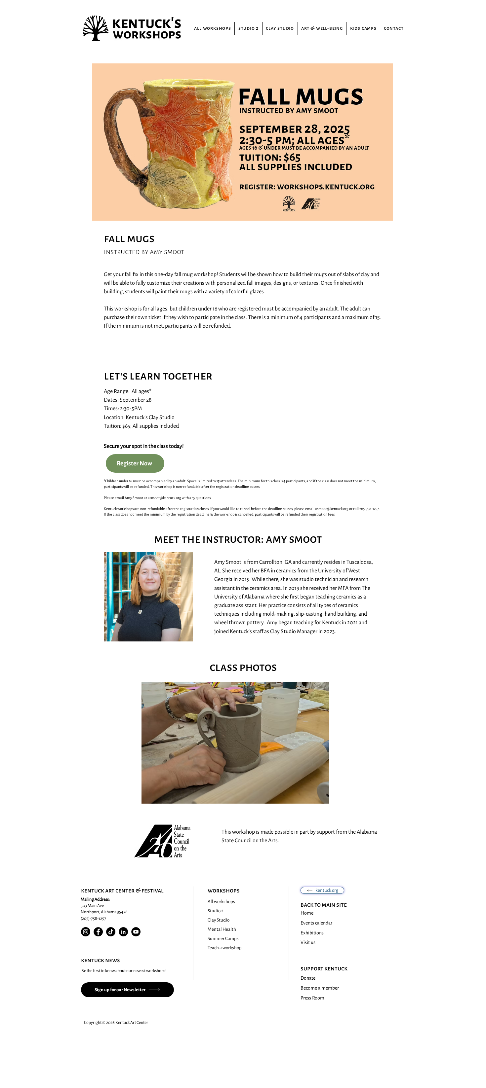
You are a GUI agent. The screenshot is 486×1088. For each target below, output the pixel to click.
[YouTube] (136, 931)
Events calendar (316, 922)
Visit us (308, 942)
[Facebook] (98, 931)
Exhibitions (312, 932)
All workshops (221, 901)
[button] (235, 743)
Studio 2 (215, 910)
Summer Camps (223, 938)
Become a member (320, 988)
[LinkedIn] (123, 931)
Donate (308, 978)
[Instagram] (85, 931)
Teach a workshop (225, 947)
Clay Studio (218, 920)
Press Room (312, 997)
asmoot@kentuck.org (164, 498)
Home (307, 913)
